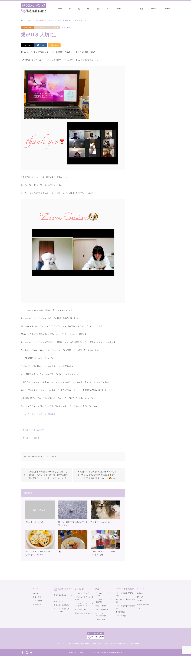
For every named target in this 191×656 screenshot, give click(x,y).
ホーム (35, 593)
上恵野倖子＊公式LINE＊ (31, 438)
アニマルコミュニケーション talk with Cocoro (92, 652)
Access (154, 9)
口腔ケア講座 (100, 619)
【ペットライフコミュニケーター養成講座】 (39, 414)
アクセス (140, 597)
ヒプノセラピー (80, 609)
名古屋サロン (37, 605)
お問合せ (140, 593)
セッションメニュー (61, 601)
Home (59, 9)
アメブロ (140, 608)
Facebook (22, 652)
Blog (131, 9)
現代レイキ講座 (101, 606)
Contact (167, 9)
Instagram (27, 27)
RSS (30, 652)
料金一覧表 (37, 597)
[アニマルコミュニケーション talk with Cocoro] (33, 8)
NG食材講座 (120, 612)
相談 (98, 9)
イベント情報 (37, 601)
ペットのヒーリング (82, 593)
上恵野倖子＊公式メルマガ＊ (32, 430)
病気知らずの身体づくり (83, 613)
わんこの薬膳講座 (102, 609)
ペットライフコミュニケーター (47, 27)
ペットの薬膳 (121, 616)
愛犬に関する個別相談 (62, 605)
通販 (141, 9)
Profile (119, 9)
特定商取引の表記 (143, 605)
